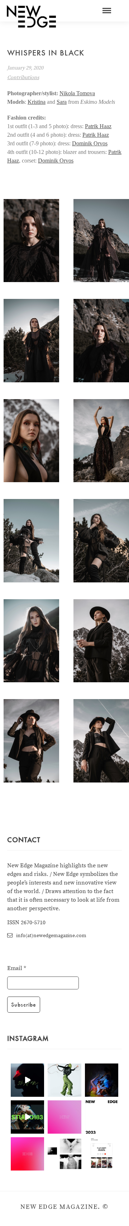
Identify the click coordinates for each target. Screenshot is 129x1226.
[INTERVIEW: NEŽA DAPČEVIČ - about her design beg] (64, 1080)
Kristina (37, 102)
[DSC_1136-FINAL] (101, 441)
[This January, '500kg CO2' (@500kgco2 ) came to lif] (27, 1117)
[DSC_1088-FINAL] (31, 340)
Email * (16, 968)
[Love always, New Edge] (64, 1117)
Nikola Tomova (77, 93)
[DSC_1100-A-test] (31, 740)
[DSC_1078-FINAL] (31, 540)
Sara (62, 102)
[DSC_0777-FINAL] (101, 340)
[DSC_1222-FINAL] (101, 740)
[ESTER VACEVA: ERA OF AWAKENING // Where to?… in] (101, 1080)
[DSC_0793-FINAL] (31, 240)
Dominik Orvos (90, 143)
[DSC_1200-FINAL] (31, 441)
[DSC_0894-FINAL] (31, 641)
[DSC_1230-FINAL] (101, 641)
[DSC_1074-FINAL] (101, 540)
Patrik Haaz (98, 126)
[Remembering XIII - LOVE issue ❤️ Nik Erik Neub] (64, 1154)
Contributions (23, 77)
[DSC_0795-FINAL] (101, 240)
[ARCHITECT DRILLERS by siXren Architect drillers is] (27, 1080)
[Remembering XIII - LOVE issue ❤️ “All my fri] (101, 1154)
